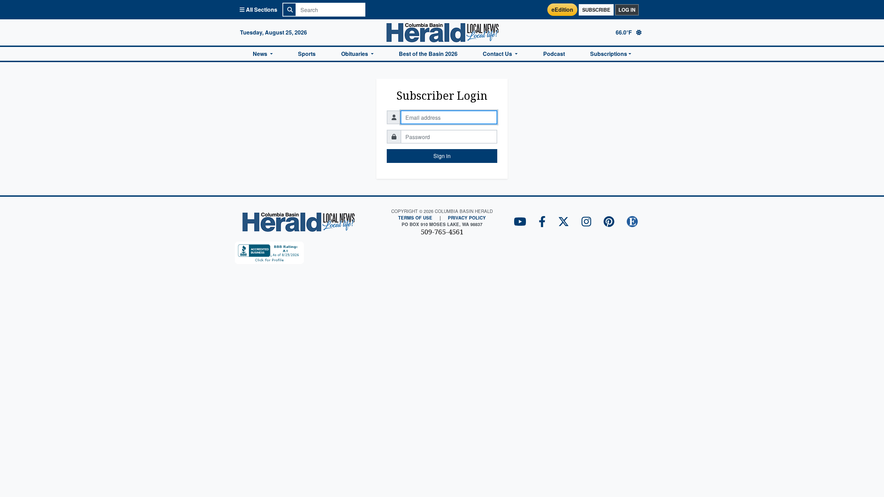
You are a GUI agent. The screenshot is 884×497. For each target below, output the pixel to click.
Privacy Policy (467, 218)
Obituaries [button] (355, 54)
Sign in (442, 156)
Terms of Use (415, 218)
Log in (626, 9)
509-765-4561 (442, 231)
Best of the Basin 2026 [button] (428, 54)
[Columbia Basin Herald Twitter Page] (563, 222)
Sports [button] (307, 54)
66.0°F (624, 32)
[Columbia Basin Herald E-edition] (632, 222)
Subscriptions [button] (608, 54)
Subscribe (596, 9)
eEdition (562, 9)
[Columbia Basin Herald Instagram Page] (586, 222)
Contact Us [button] (498, 54)
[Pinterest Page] (609, 222)
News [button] (261, 54)
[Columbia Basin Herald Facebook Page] (542, 222)
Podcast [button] (554, 54)
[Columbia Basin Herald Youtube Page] (520, 222)
